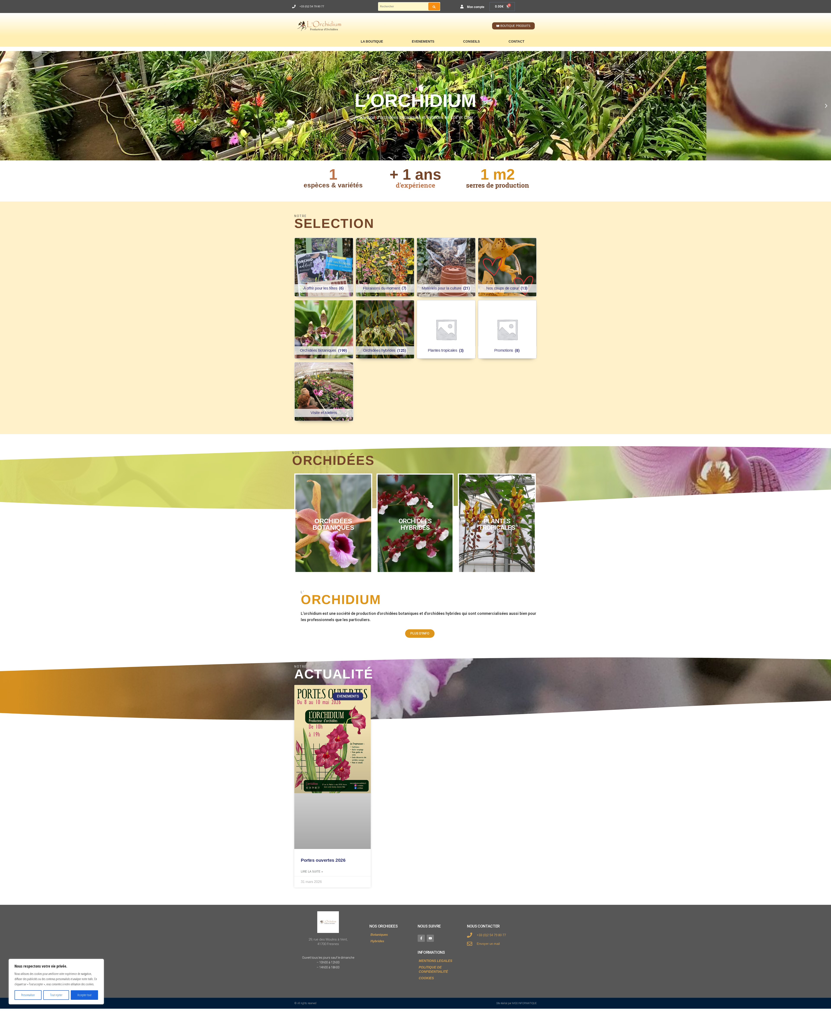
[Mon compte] (462, 6)
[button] (5, 105)
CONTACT (516, 41)
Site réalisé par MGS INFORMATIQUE (516, 1003)
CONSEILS (471, 41)
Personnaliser (28, 995)
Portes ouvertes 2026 (323, 860)
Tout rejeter (56, 995)
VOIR (333, 523)
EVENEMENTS (423, 41)
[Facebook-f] (421, 938)
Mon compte (475, 7)
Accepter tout (84, 995)
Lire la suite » (312, 871)
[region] (56, 981)
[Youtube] (430, 938)
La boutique (372, 41)
